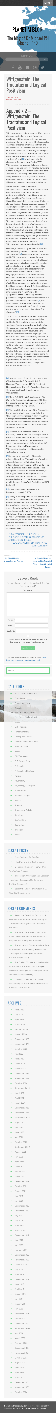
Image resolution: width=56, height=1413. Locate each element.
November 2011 (22, 1313)
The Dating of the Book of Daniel (30, 862)
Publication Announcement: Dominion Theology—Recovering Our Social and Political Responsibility (29, 879)
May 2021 (19, 1201)
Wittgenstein (40, 545)
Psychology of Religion (25, 785)
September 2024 (22, 1088)
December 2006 (22, 1382)
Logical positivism (23, 543)
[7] (32, 362)
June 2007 (19, 1367)
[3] (29, 251)
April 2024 (19, 1098)
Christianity (20, 698)
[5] (39, 300)
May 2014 (19, 1299)
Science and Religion (24, 810)
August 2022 (20, 1152)
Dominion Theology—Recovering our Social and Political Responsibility (27, 953)
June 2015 (19, 1284)
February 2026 (21, 1029)
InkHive (31, 1405)
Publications (20, 790)
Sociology (19, 815)
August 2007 (20, 1362)
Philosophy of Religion (21, 537)
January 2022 (21, 1176)
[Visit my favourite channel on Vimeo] (27, 68)
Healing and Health (23, 736)
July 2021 (19, 1196)
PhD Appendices (17, 534)
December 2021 (22, 1181)
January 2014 (21, 1304)
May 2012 (19, 1308)
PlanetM (8, 1408)
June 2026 (19, 1009)
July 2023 (19, 1127)
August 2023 (20, 1122)
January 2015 (21, 1294)
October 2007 (21, 1357)
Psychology (20, 780)
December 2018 (22, 1255)
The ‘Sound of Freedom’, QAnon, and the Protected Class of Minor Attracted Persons (42, 562)
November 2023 (22, 1112)
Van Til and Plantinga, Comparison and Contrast (14, 560)
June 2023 (19, 1132)
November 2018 (22, 1259)
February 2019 (21, 1250)
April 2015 (19, 1289)
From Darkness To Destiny (27, 857)
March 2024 (20, 1103)
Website (11, 631)
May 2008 (19, 1333)
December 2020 (22, 1206)
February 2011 (21, 1318)
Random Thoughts (23, 795)
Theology (19, 829)
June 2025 (19, 1058)
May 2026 (19, 1014)
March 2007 (20, 1377)
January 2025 (21, 1068)
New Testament (22, 746)
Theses (27, 540)
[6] (17, 312)
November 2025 (22, 1044)
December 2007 (22, 1348)
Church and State (22, 703)
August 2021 (20, 1191)
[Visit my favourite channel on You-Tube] (19, 68)
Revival (18, 800)
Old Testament (21, 756)
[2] (41, 244)
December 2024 (22, 1073)
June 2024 (19, 1093)
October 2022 (21, 1142)
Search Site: (27, 55)
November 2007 (22, 1353)
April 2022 (19, 1161)
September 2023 (22, 1117)
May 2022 (19, 1156)
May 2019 (19, 1245)
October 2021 (21, 1186)
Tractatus (41, 543)
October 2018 (21, 1264)
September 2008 (22, 1328)
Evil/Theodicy (21, 727)
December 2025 (22, 1039)
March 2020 (20, 1230)
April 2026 (19, 1019)
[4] (21, 254)
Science (18, 805)
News (17, 751)
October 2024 (21, 1083)
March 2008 (20, 1338)
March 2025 (20, 1063)
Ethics (17, 722)
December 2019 (22, 1235)
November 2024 (22, 1078)
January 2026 (21, 1034)
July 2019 (19, 1240)
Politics (18, 776)
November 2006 (22, 1387)
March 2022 (20, 1166)
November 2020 (22, 1210)
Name (11, 620)
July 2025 (19, 1054)
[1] (23, 159)
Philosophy (32, 534)
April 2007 (19, 1372)
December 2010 (22, 1323)
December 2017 (22, 1279)
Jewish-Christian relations (26, 741)
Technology (20, 825)
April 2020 (19, 1225)
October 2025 (21, 1049)
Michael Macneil (14, 100)
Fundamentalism (22, 731)
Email (11, 625)
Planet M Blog (27, 29)
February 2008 (21, 1343)
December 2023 (22, 1107)
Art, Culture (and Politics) (26, 693)
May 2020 (19, 1220)
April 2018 (19, 1274)
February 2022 (21, 1171)
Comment (28, 590)
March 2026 (20, 1024)
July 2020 (19, 1215)
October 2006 (21, 1392)
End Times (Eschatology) (26, 717)
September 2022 (22, 1147)
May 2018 (19, 1269)
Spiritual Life (20, 820)
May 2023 (19, 1137)
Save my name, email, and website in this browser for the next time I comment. (28, 640)
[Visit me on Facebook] (13, 68)
